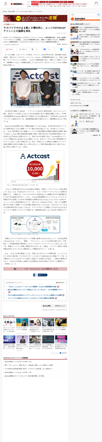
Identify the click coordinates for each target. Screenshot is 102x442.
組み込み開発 (11, 11)
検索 (98, 14)
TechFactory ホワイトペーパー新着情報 (15, 358)
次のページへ (42, 275)
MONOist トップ (60, 306)
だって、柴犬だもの (86, 121)
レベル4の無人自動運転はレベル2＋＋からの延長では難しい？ (89, 131)
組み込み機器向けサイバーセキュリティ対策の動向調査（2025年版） (25, 376)
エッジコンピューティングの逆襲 (79, 105)
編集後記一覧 (96, 135)
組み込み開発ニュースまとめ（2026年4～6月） (18, 361)
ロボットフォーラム (75, 103)
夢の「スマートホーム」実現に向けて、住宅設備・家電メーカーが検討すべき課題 (29, 365)
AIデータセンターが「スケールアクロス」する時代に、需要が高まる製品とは (89, 116)
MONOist (5, 11)
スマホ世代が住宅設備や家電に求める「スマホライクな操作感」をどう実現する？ (29, 369)
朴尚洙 (59, 44)
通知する (24, 49)
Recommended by (55, 353)
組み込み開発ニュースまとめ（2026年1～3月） (18, 372)
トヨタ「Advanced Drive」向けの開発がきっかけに (36, 269)
